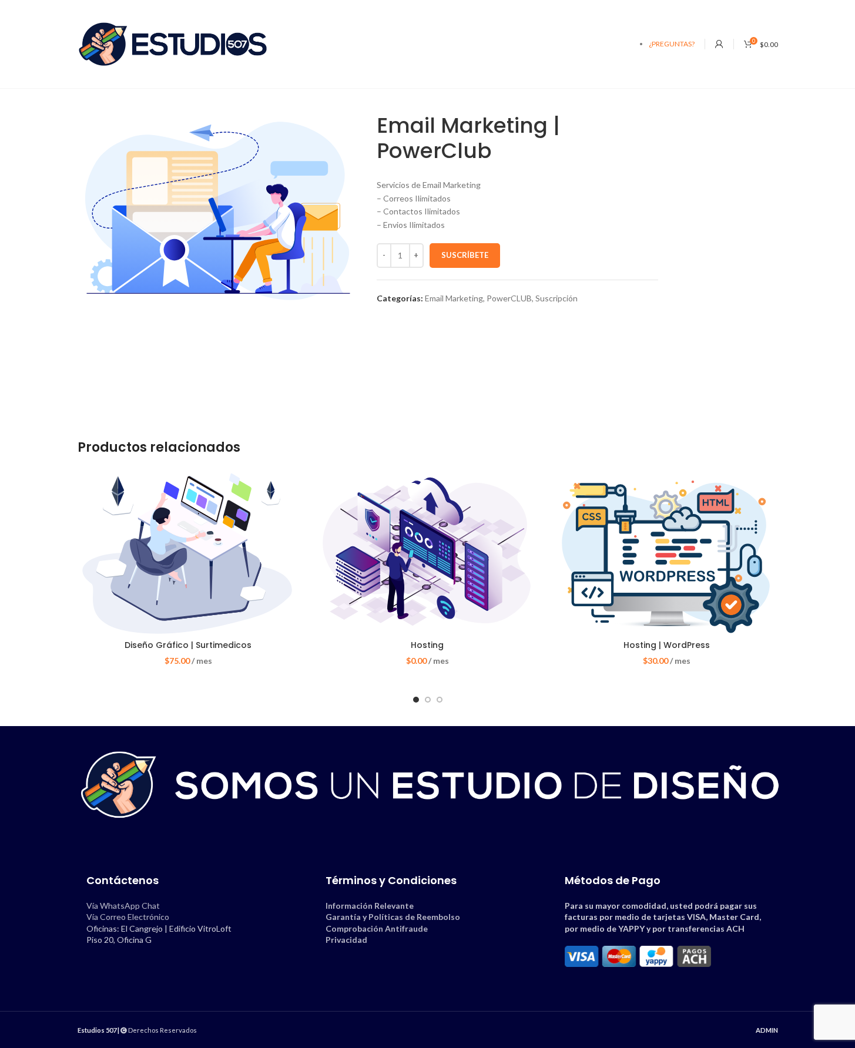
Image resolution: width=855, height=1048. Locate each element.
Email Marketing (454, 298)
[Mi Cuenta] (719, 44)
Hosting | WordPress (666, 645)
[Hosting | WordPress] (666, 551)
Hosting (427, 645)
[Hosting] (427, 551)
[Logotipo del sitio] (173, 43)
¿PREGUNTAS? (672, 43)
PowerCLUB (509, 298)
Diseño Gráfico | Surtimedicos (188, 645)
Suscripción (556, 298)
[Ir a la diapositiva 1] (416, 700)
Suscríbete (464, 255)
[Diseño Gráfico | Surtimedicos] (188, 551)
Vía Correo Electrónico (127, 917)
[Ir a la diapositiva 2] (428, 700)
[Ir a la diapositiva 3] (439, 700)
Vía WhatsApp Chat (123, 906)
